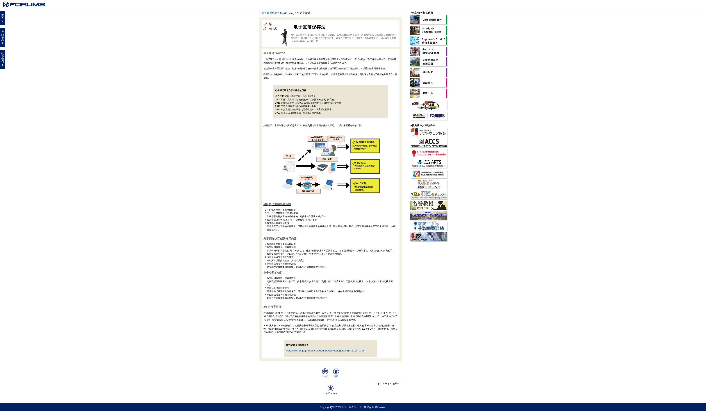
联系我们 (2, 57)
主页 (261, 12)
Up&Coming (287, 13)
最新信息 (272, 12)
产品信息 (2, 35)
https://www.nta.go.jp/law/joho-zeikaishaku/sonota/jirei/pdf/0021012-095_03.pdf (325, 350)
